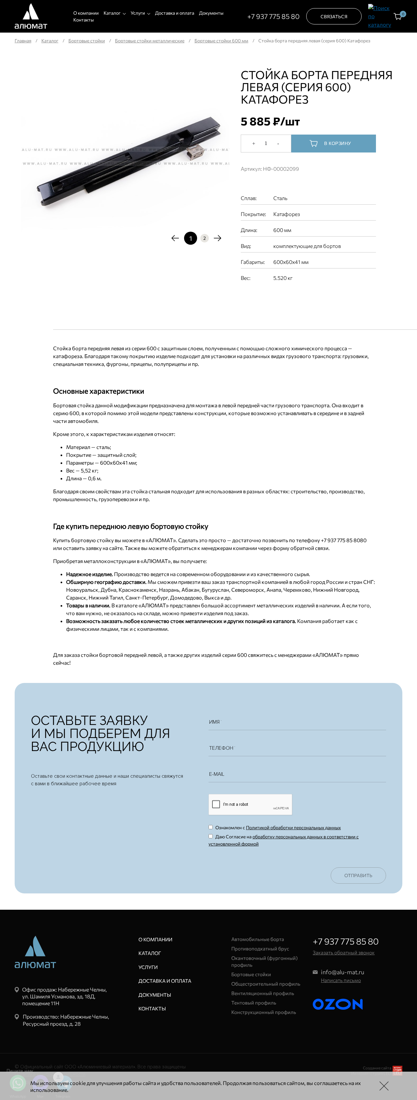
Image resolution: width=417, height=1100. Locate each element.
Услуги (138, 13)
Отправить (358, 875)
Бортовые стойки (86, 40)
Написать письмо (341, 980)
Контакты (83, 19)
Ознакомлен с (277, 827)
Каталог (112, 13)
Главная (23, 40)
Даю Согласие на (283, 840)
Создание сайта (377, 1067)
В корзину (337, 143)
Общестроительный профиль (265, 984)
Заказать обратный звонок (344, 952)
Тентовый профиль (253, 1003)
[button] (175, 238)
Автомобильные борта (257, 939)
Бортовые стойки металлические (149, 40)
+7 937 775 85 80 (273, 16)
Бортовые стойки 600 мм (221, 40)
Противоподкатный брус (260, 948)
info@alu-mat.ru (342, 972)
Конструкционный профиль (263, 1012)
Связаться (334, 16)
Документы (211, 13)
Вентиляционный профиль (262, 993)
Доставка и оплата (174, 13)
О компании (86, 13)
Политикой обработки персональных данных (293, 827)
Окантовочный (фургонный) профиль (264, 961)
